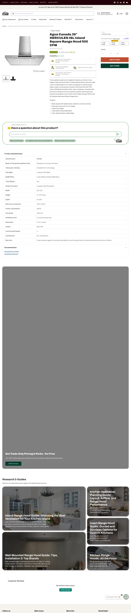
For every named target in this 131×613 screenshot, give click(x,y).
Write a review (65, 590)
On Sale (33, 19)
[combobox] (52, 13)
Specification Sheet (11, 251)
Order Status (24, 2)
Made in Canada (33, 2)
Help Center (79, 19)
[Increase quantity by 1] (117, 53)
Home (4, 26)
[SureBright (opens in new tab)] (126, 38)
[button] (120, 14)
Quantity (103, 49)
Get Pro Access (13, 463)
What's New (43, 19)
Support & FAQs (14, 2)
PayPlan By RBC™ (53, 2)
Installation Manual (11, 254)
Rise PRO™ (43, 2)
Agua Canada (55, 30)
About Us (90, 19)
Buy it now (114, 66)
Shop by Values (23, 19)
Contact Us (5, 2)
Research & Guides (55, 19)
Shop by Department (9, 19)
